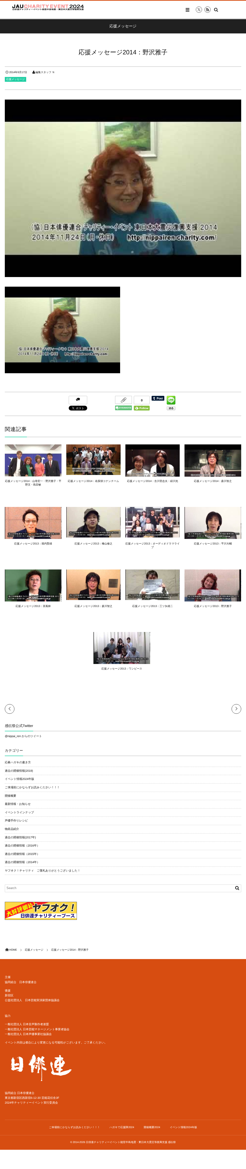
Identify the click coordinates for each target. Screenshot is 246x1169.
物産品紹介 (12, 829)
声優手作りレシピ (16, 820)
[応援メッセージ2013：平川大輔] (212, 536)
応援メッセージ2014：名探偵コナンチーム (93, 481)
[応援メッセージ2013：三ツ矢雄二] (152, 598)
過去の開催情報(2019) (19, 770)
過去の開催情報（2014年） (22, 862)
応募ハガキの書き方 (18, 762)
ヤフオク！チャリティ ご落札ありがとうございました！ (42, 870)
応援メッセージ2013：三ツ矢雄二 (152, 606)
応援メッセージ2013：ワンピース (121, 668)
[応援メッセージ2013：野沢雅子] (212, 599)
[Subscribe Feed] (207, 9)
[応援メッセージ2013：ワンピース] (121, 661)
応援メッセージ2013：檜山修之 (93, 543)
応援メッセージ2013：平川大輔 (213, 543)
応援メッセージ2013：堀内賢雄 (33, 543)
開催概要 (10, 795)
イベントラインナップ (19, 812)
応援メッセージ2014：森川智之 (213, 481)
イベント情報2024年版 (19, 779)
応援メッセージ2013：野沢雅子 (213, 606)
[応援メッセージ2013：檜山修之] (93, 535)
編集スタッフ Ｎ (45, 72)
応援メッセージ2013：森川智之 (93, 606)
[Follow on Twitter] (199, 9)
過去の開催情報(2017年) (20, 837)
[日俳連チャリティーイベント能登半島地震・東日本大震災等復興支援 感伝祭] (48, 7)
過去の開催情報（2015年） (22, 854)
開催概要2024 (152, 1127)
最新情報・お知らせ (18, 804)
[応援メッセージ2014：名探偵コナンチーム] (93, 472)
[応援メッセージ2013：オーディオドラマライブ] (152, 535)
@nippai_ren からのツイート (23, 736)
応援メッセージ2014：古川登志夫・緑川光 (152, 481)
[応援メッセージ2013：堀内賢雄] (33, 536)
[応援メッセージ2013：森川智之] (93, 598)
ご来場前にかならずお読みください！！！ (32, 787)
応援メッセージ (15, 79)
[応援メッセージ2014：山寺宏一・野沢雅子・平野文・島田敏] (33, 474)
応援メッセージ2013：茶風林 (33, 606)
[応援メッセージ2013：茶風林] (33, 599)
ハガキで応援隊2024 (122, 1127)
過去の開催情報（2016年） (22, 845)
